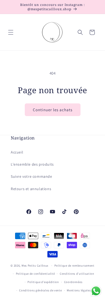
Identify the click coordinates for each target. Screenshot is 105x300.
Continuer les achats (52, 109)
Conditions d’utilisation (77, 273)
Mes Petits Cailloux (35, 265)
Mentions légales (79, 290)
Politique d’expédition (43, 282)
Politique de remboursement (74, 265)
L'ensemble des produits (32, 164)
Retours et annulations (31, 188)
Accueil (17, 152)
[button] (11, 32)
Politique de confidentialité (35, 273)
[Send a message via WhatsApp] (96, 291)
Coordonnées (73, 282)
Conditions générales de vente (40, 290)
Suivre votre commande (31, 176)
